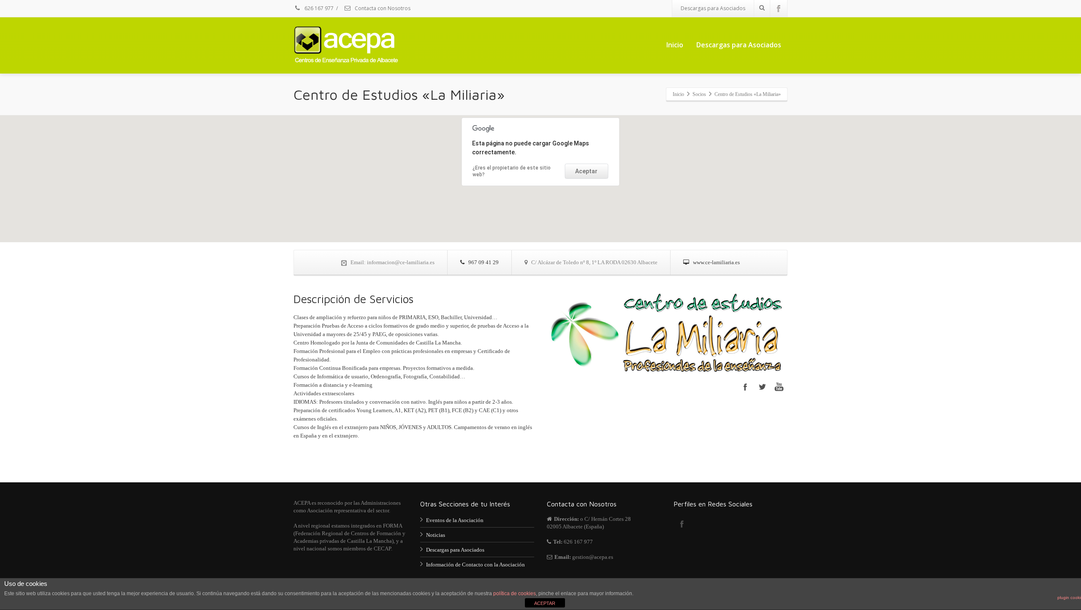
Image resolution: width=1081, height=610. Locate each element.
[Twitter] (762, 386)
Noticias (435, 535)
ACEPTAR (544, 603)
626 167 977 (318, 8)
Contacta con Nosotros (381, 8)
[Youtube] (779, 386)
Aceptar (586, 171)
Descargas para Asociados (713, 8)
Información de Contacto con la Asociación (475, 564)
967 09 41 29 (483, 262)
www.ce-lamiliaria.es (716, 262)
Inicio (674, 44)
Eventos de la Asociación (454, 520)
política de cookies (514, 593)
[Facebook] (778, 8)
